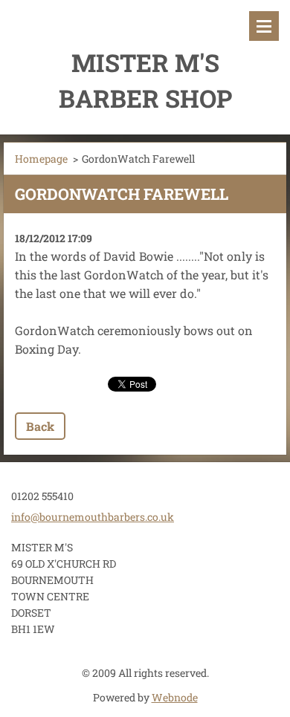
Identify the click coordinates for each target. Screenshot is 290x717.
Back (40, 426)
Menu (264, 26)
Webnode (175, 697)
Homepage (41, 159)
